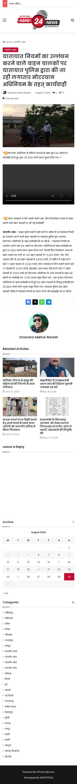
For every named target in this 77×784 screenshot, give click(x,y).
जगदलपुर (9, 640)
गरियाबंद (8, 634)
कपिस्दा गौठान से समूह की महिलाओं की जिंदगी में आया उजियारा (19, 384)
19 (28, 569)
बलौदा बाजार (10, 706)
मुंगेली (7, 717)
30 (69, 576)
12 (28, 562)
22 (58, 569)
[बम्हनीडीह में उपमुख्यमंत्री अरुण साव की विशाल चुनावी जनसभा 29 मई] (57, 367)
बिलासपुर (9, 712)
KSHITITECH (46, 777)
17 (8, 569)
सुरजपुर (8, 756)
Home (8, 42)
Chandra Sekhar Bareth (19, 92)
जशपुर (8, 645)
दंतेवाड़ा (8, 673)
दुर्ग (6, 684)
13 (38, 562)
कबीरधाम (9, 618)
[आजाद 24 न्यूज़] (38, 20)
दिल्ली (7, 678)
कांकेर (7, 623)
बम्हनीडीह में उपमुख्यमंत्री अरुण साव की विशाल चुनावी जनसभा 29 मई (56, 384)
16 (69, 562)
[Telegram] (48, 302)
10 (8, 562)
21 (48, 569)
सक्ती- (8, 739)
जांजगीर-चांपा (11, 656)
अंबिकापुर (9, 612)
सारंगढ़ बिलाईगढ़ (12, 750)
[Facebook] (28, 302)
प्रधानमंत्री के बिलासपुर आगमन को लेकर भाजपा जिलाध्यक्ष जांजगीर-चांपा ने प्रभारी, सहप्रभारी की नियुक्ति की (56, 426)
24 (7, 576)
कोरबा (7, 629)
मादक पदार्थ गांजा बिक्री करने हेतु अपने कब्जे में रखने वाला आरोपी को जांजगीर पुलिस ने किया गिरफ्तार (20, 425)
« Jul (5, 593)
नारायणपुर (9, 701)
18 (18, 569)
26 (28, 576)
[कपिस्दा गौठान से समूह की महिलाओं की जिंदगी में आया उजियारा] (20, 367)
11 (18, 562)
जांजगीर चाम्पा (20, 42)
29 (58, 576)
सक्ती (7, 734)
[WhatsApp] (42, 302)
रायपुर (7, 728)
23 (69, 569)
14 (48, 562)
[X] (35, 302)
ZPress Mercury (45, 771)
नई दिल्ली (9, 695)
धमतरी (8, 690)
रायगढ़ (8, 723)
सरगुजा (8, 745)
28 (48, 576)
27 (38, 576)
